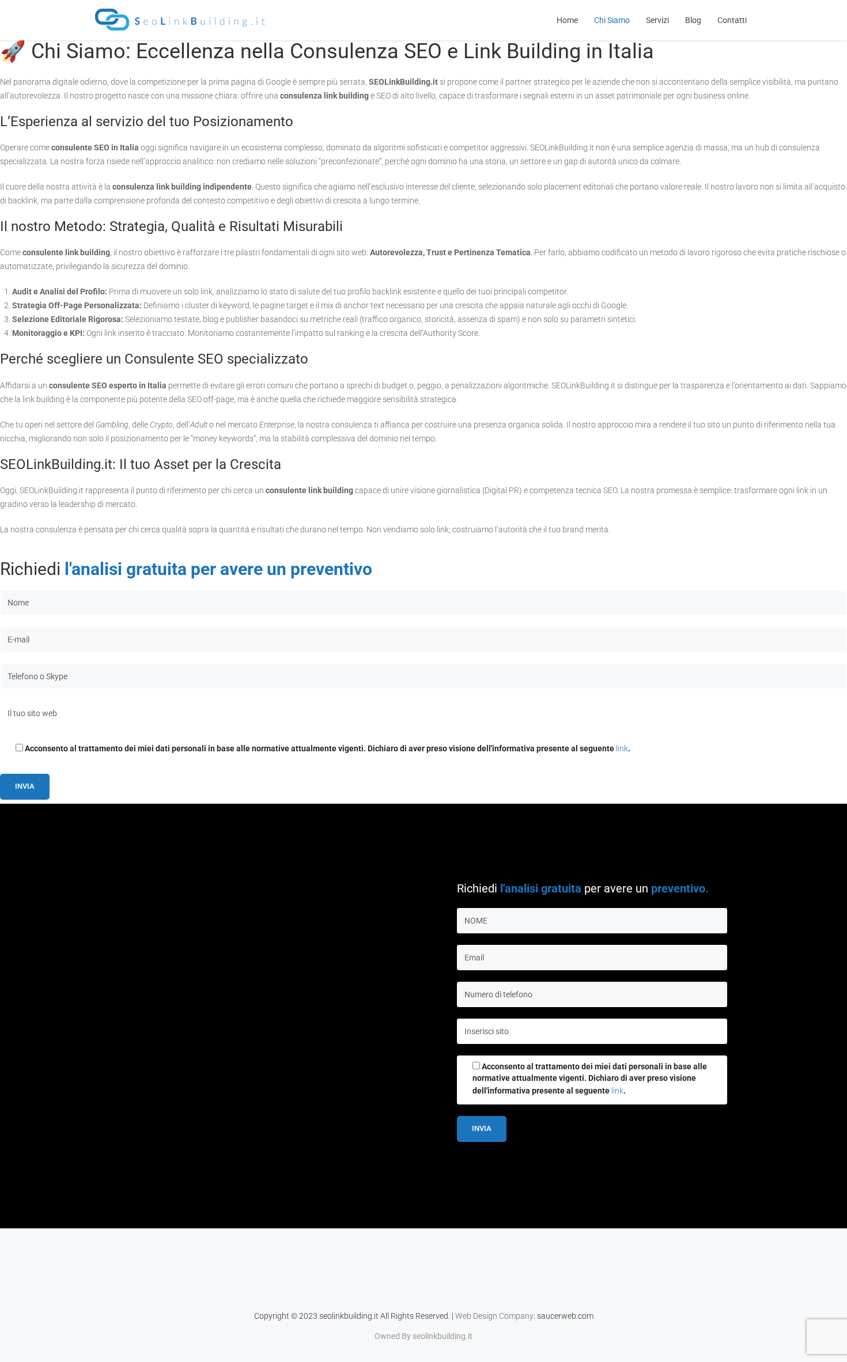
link (622, 748)
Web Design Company (494, 1316)
